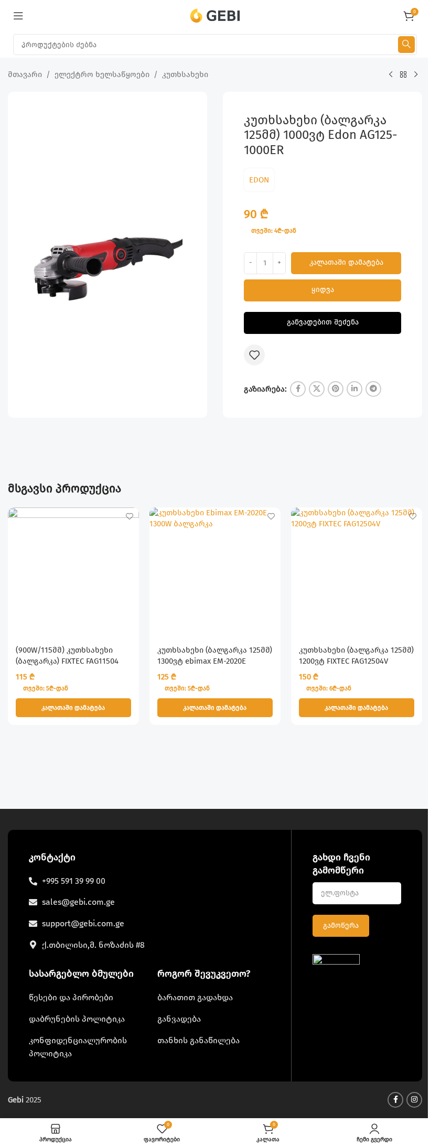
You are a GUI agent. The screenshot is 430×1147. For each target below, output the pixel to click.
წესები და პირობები (71, 997)
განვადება (179, 1019)
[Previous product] (390, 75)
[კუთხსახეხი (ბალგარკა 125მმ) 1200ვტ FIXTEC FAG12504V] (356, 573)
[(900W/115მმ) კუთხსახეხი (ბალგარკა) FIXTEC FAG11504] (73, 573)
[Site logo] (215, 15)
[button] (73, 707)
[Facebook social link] (298, 389)
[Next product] (416, 75)
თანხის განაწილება (198, 1040)
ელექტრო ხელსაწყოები (102, 74)
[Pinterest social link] (335, 389)
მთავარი (25, 74)
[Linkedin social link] (354, 389)
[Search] (406, 44)
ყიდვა (322, 289)
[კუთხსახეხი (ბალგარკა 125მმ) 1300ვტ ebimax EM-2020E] (215, 573)
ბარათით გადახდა (195, 997)
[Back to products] (403, 75)
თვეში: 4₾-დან (273, 230)
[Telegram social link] (373, 389)
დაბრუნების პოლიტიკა (77, 1019)
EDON (259, 180)
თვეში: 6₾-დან (328, 688)
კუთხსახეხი (185, 74)
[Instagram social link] (414, 1100)
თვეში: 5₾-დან (45, 688)
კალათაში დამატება (346, 262)
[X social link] (317, 389)
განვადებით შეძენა (323, 322)
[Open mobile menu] (18, 15)
